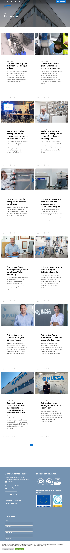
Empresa (8, 539)
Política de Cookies (11, 503)
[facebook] (8, 1)
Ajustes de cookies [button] (8, 549)
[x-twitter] (5, 1)
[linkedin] (12, 1)
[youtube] (16, 1)
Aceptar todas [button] (19, 549)
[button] (65, 6)
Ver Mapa (11, 482)
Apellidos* (8, 533)
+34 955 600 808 (13, 486)
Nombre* (8, 526)
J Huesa (7, 97)
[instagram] (20, 1)
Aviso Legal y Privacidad (13, 500)
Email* (7, 520)
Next (39, 445)
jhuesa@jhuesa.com (14, 488)
